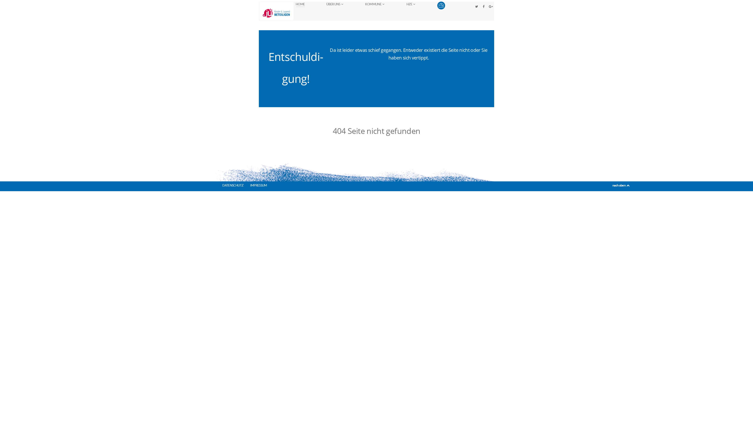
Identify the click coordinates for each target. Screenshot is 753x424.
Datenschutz (232, 185)
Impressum (258, 185)
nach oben (619, 185)
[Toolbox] (441, 5)
